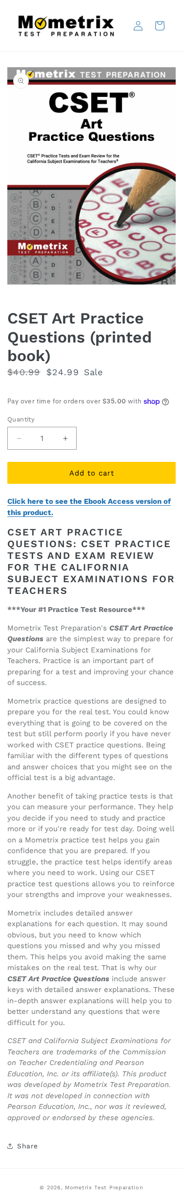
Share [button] (27, 1146)
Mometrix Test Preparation (104, 1187)
